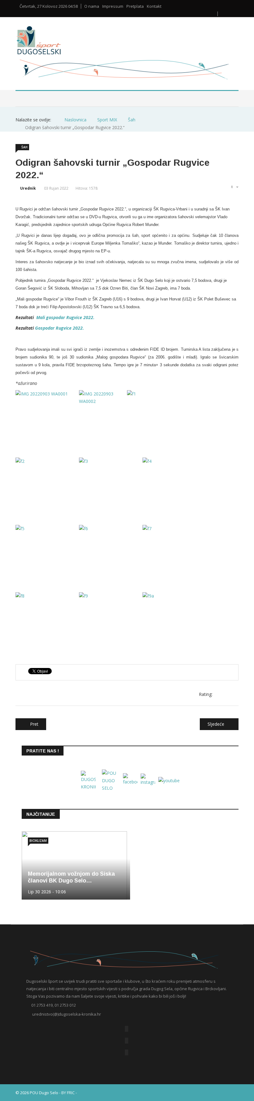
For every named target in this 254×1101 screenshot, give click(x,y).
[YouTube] (126, 1041)
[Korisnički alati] (234, 186)
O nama (91, 6)
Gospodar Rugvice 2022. (59, 328)
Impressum (112, 6)
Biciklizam (38, 840)
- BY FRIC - (68, 1092)
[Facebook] (126, 1029)
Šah (24, 147)
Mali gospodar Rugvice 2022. (65, 317)
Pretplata (135, 6)
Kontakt (154, 6)
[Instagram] (126, 1052)
